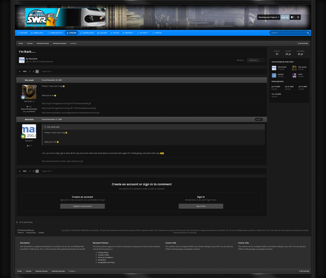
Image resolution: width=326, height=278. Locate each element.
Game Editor (56, 33)
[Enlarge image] (64, 86)
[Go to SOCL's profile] (294, 75)
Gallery (103, 33)
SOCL (300, 74)
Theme (20, 233)
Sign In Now (200, 206)
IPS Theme (21, 230)
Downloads (88, 33)
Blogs (116, 33)
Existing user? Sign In (268, 17)
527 (30, 146)
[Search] (308, 33)
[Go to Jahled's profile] (274, 75)
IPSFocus (31, 230)
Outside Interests (46, 61)
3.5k (30, 106)
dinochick (33, 59)
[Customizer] (292, 17)
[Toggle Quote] (45, 127)
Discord (24, 33)
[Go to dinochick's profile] (22, 60)
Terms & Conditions (105, 257)
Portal (158, 33)
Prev (24, 71)
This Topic (298, 33)
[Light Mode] (298, 17)
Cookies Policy (103, 255)
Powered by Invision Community (184, 233)
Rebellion (38, 33)
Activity (143, 33)
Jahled (280, 74)
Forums (72, 33)
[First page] (20, 71)
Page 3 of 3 (46, 71)
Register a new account (82, 206)
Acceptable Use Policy (106, 262)
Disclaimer (102, 260)
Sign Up (285, 17)
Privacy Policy (31, 233)
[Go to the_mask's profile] (29, 92)
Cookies (41, 233)
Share (241, 60)
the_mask (29, 80)
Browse (128, 33)
